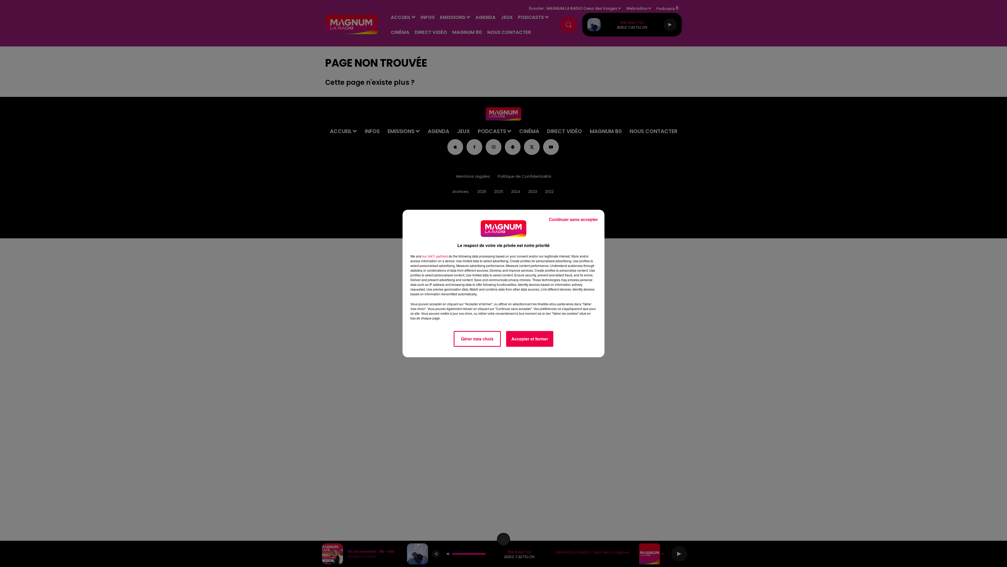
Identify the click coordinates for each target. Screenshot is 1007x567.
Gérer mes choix (477, 339)
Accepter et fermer (529, 339)
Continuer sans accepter (573, 219)
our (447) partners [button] (435, 256)
